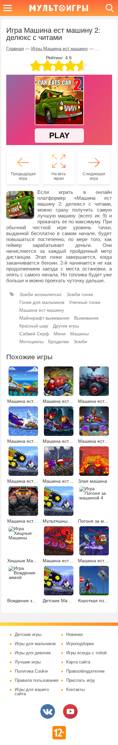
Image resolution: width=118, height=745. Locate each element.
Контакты (75, 689)
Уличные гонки (84, 302)
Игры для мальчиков (35, 644)
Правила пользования (36, 680)
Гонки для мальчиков (41, 302)
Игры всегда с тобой (86, 653)
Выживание (86, 318)
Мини (60, 333)
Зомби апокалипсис (40, 294)
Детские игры (28, 634)
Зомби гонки (80, 294)
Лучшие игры (28, 662)
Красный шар (33, 326)
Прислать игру (80, 680)
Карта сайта (78, 662)
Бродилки (58, 341)
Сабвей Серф (34, 333)
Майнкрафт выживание (44, 318)
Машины (79, 333)
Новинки (74, 634)
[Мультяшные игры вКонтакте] (47, 711)
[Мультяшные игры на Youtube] (70, 711)
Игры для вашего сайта (32, 691)
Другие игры (66, 326)
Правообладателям (85, 671)
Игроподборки (80, 644)
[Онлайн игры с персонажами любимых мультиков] (58, 8)
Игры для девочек (33, 653)
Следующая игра (94, 176)
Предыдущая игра (23, 176)
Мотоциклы (31, 341)
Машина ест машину (41, 310)
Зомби (80, 341)
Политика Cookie (31, 671)
